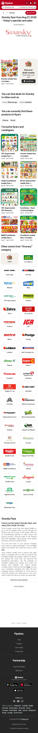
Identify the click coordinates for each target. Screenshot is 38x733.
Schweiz (5, 708)
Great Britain (13, 710)
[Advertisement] (19, 40)
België (31, 706)
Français (5, 710)
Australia (25, 706)
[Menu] (34, 3)
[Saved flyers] (26, 3)
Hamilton (25, 102)
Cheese (5, 120)
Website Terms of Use (19, 724)
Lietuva (24, 710)
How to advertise (19, 667)
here (3, 550)
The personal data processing (19, 728)
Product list (19, 651)
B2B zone (19, 670)
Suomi (28, 708)
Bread (13, 120)
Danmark (22, 708)
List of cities (19, 647)
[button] (30, 3)
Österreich (17, 706)
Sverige (9, 713)
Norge (4, 713)
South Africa (18, 713)
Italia (19, 710)
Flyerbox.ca (24, 719)
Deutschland (13, 708)
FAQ (18, 640)
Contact (19, 644)
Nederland (31, 710)
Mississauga (9, 102)
